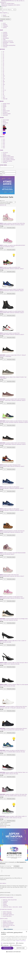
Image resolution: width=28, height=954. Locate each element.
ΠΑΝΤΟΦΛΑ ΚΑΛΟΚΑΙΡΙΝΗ (9, 45)
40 (3, 86)
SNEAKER (5, 34)
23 (3, 56)
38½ (4, 81)
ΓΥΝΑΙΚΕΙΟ (5, 26)
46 (3, 94)
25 (3, 58)
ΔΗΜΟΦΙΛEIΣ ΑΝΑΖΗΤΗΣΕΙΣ (6, 897)
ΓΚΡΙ (4, 125)
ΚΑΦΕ (4, 127)
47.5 (4, 96)
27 (3, 61)
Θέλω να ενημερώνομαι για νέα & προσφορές (12, 868)
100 (5, 205)
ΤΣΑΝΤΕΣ (5, 46)
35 (3, 73)
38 (3, 80)
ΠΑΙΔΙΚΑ (5, 904)
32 (3, 68)
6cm (4, 143)
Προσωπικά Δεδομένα (8, 924)
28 (3, 63)
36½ (4, 76)
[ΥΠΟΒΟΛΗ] (1, 175)
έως (1, 173)
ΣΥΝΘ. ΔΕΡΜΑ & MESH (8, 158)
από (1, 171)
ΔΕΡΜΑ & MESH (6, 155)
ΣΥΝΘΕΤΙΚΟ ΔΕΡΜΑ (7, 161)
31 (3, 67)
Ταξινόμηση (3, 202)
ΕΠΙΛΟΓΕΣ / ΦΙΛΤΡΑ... (5, 19)
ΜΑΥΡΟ (4, 128)
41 (3, 87)
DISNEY (4, 106)
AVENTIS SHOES (4, 918)
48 (2, 205)
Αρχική (4, 15)
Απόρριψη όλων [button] (21, 948)
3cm (4, 140)
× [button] (26, 931)
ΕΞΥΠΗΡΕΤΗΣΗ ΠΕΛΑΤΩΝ (6, 909)
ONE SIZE (5, 98)
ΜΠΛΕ (4, 133)
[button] (14, 951)
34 (3, 71)
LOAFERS (5, 32)
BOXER (4, 105)
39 (3, 83)
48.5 (4, 97)
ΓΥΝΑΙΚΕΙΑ (5, 901)
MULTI (4, 121)
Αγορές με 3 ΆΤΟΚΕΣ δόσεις (7, 3)
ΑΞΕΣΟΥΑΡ (5, 905)
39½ (4, 84)
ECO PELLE (5, 152)
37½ (4, 78)
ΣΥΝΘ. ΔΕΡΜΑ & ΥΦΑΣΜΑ (9, 159)
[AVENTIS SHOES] (14, 6)
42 (3, 88)
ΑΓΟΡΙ (4, 23)
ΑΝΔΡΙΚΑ (5, 902)
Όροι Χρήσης (6, 926)
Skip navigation (3, 12)
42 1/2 (4, 90)
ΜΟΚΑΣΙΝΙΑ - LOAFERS (8, 42)
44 (3, 91)
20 (3, 51)
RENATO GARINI (6, 113)
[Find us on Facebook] (3, 870)
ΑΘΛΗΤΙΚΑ (5, 35)
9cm (4, 147)
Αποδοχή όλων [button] (7, 948)
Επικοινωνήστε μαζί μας (9, 925)
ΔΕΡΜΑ (4, 154)
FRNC (4, 108)
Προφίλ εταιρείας (7, 921)
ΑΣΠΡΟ (4, 124)
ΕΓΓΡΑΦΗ (17, 866)
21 (3, 53)
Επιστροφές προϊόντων (8, 914)
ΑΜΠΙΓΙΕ (5, 36)
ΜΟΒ (4, 130)
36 (3, 74)
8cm (4, 146)
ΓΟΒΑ (4, 39)
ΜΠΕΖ (4, 131)
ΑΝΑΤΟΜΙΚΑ (6, 38)
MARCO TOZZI (6, 110)
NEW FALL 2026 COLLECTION (10, 899)
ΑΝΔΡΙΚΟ (5, 24)
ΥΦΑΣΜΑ (5, 162)
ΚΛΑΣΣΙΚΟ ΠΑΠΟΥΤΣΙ (8, 41)
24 (3, 57)
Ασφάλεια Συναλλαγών (8, 922)
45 (3, 93)
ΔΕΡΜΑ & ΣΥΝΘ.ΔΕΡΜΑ (8, 156)
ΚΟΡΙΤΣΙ (5, 27)
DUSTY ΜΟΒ (6, 120)
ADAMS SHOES (6, 103)
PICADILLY (5, 112)
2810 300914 (3, 883)
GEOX (4, 109)
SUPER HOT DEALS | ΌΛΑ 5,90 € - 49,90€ (12, 907)
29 (3, 64)
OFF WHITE (5, 123)
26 (3, 60)
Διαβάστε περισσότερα (21, 940)
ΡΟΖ (4, 134)
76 (3, 205)
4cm (4, 142)
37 (3, 77)
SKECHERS (5, 115)
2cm (4, 139)
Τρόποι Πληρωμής (7, 911)
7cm (4, 145)
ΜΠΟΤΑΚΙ (5, 44)
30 (3, 66)
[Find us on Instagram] (3, 871)
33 (3, 70)
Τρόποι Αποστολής (7, 913)
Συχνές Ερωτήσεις (7, 916)
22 (3, 54)
